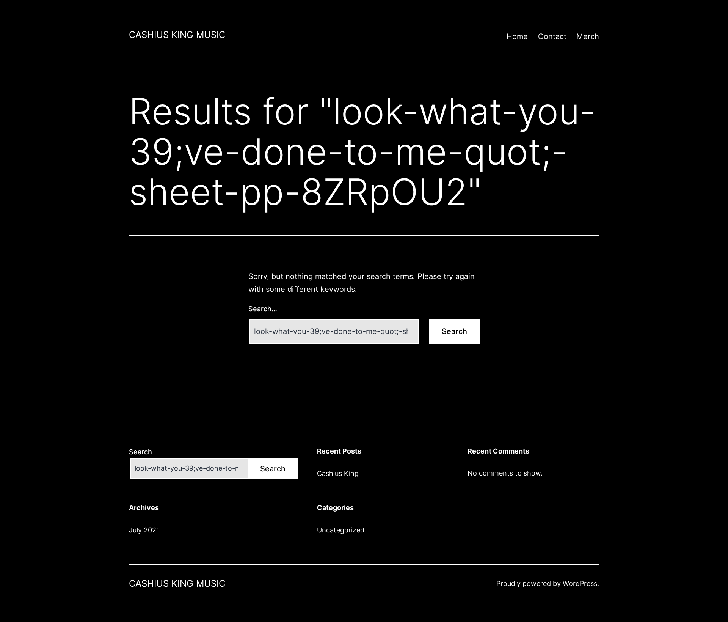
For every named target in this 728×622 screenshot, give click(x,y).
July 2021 (144, 530)
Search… (262, 309)
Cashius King (338, 473)
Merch (587, 36)
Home (517, 36)
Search (140, 452)
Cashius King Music (177, 34)
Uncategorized (340, 530)
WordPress (580, 583)
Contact (552, 36)
